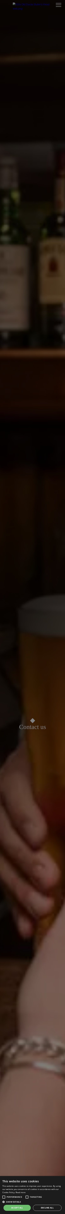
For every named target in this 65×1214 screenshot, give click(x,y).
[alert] (32, 1195)
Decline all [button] (47, 1207)
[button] (4, 1197)
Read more (21, 1192)
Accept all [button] (17, 1207)
